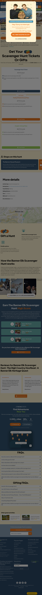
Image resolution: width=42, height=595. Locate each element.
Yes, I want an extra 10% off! (21, 34)
